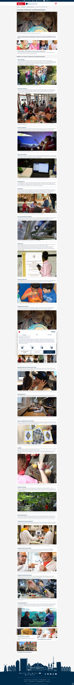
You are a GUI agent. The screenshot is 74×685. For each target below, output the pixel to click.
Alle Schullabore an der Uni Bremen (44, 639)
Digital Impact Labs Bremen (22, 88)
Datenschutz (48, 681)
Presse (49, 679)
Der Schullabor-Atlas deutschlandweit (24, 652)
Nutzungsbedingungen (40, 681)
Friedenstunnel (20, 243)
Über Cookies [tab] (50, 334)
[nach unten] (73, 684)
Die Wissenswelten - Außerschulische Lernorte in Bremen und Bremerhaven (31, 51)
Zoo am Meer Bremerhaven (22, 602)
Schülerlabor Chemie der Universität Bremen (25, 521)
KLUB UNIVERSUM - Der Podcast (23, 636)
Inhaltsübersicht (31, 681)
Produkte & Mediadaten (42, 679)
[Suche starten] (26, 4)
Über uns (25, 681)
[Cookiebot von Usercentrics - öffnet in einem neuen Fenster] (51, 332)
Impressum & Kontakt (27, 679)
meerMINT (19, 447)
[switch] (32, 348)
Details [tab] (37, 334)
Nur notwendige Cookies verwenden (24, 352)
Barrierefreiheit (34, 679)
